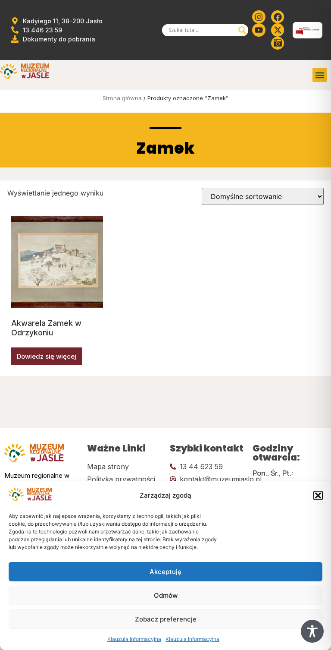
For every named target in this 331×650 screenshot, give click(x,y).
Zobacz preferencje (166, 619)
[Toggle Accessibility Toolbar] (312, 631)
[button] (318, 495)
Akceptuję (165, 572)
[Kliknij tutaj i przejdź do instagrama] (258, 16)
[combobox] (201, 30)
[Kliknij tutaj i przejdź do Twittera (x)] (277, 29)
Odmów (166, 595)
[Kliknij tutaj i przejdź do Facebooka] (277, 16)
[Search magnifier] (242, 30)
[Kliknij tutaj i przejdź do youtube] (258, 29)
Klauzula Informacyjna (134, 639)
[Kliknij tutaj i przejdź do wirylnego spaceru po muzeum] (277, 43)
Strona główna (122, 98)
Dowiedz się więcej (46, 356)
